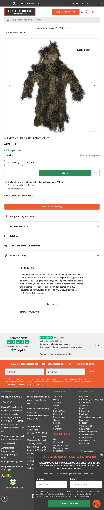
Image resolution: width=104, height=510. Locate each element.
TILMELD (92, 371)
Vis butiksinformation (17, 188)
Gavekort (57, 429)
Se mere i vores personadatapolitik (30, 384)
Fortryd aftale (85, 437)
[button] (92, 12)
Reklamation (85, 402)
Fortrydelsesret (86, 434)
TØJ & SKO (8, 32)
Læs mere (52, 304)
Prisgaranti (84, 411)
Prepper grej (59, 417)
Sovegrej (57, 402)
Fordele (82, 408)
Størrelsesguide (91, 155)
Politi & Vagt (59, 411)
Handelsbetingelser (88, 431)
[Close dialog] (101, 454)
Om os (56, 439)
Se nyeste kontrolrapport (13, 488)
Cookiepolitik (84, 443)
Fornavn (40, 479)
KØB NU (64, 173)
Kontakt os (58, 451)
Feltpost (83, 423)
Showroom (84, 405)
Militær (56, 405)
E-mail (73, 479)
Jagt (55, 408)
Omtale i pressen (61, 448)
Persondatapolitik (87, 440)
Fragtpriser (84, 420)
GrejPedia (83, 396)
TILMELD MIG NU (69, 503)
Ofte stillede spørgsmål (90, 417)
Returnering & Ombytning (91, 399)
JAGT (16, 32)
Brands (56, 423)
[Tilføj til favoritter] (95, 173)
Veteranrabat (85, 426)
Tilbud (56, 426)
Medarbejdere (59, 442)
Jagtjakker (24, 32)
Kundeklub (84, 414)
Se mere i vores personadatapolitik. (79, 496)
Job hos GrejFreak (61, 445)
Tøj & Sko (57, 396)
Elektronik (57, 414)
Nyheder (57, 420)
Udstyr (56, 399)
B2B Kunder (84, 429)
